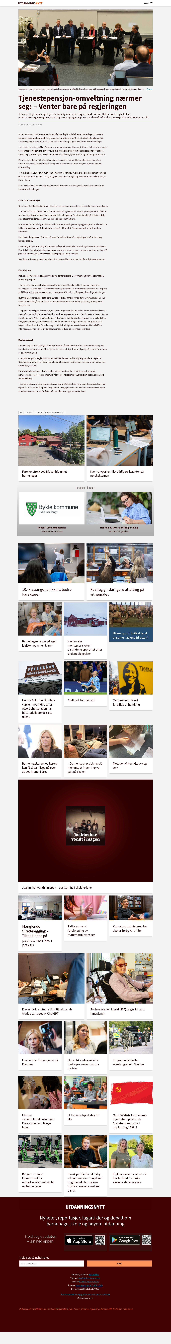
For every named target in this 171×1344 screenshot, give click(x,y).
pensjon (28, 412)
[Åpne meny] (151, 3)
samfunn (38, 412)
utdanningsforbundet (54, 412)
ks (21, 412)
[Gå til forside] (30, 3)
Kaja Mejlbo (94, 1274)
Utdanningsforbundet (89, 1281)
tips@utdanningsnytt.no (89, 1278)
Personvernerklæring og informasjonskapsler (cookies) (85, 1294)
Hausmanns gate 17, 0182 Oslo (89, 1285)
